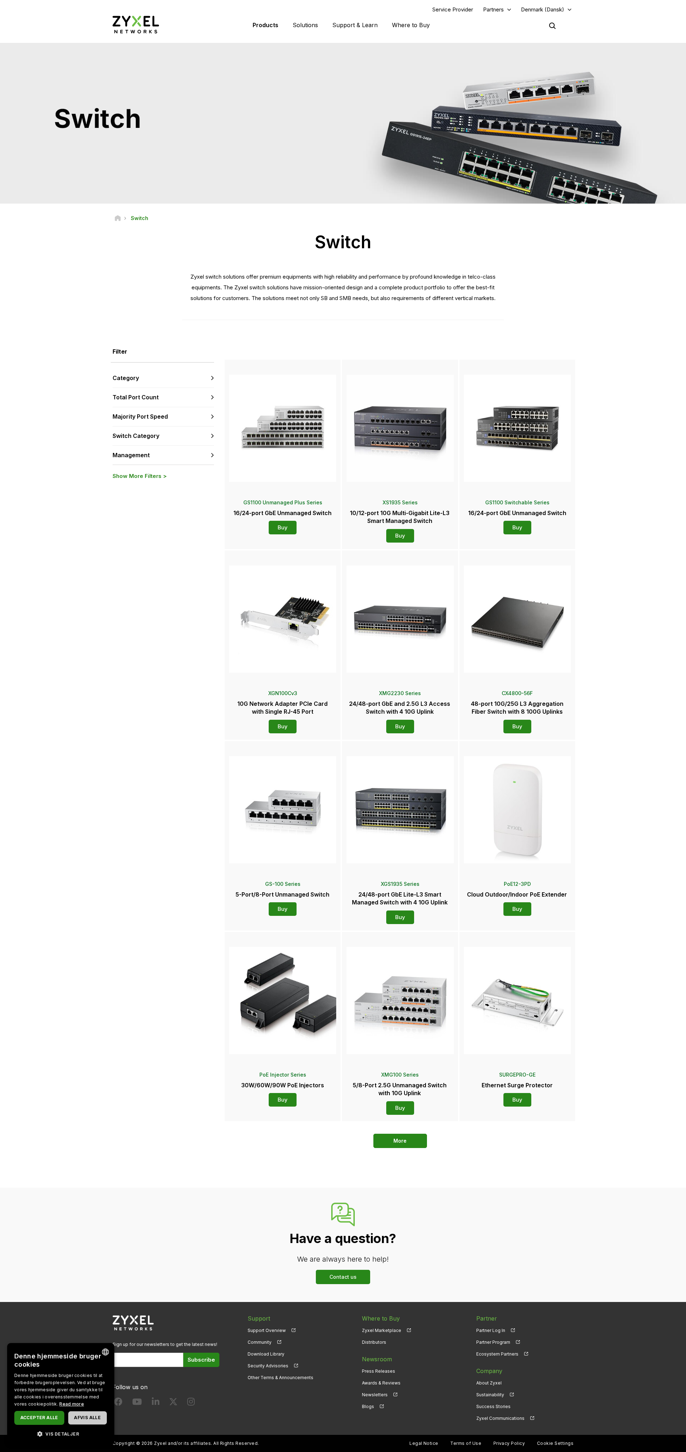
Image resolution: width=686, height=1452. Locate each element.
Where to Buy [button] (411, 25)
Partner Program (493, 1342)
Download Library (266, 1354)
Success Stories (493, 1406)
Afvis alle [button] (87, 1417)
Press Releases (378, 1371)
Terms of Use (465, 1443)
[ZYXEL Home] (136, 24)
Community (260, 1342)
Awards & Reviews (381, 1383)
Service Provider (452, 9)
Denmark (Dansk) (542, 9)
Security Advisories (268, 1365)
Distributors (374, 1342)
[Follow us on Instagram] (191, 1403)
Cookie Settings (555, 1443)
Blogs (368, 1406)
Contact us (343, 1277)
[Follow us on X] (173, 1403)
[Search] (552, 26)
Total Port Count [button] (136, 397)
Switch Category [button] (136, 435)
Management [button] (131, 455)
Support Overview (267, 1330)
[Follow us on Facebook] (118, 1403)
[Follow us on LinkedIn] (155, 1403)
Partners (493, 9)
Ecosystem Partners (497, 1354)
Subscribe (201, 1359)
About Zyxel (489, 1383)
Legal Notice (423, 1443)
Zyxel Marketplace (381, 1330)
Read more (71, 1404)
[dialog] (60, 1394)
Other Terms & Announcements (280, 1377)
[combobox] (105, 1352)
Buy (283, 527)
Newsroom (377, 1359)
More (400, 1141)
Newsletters (375, 1394)
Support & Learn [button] (355, 25)
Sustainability (490, 1394)
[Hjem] (117, 218)
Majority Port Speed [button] (140, 416)
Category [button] (126, 377)
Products (265, 25)
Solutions (305, 25)
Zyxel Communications (500, 1418)
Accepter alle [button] (39, 1417)
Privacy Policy (509, 1443)
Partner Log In (490, 1330)
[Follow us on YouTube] (137, 1403)
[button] (60, 1433)
